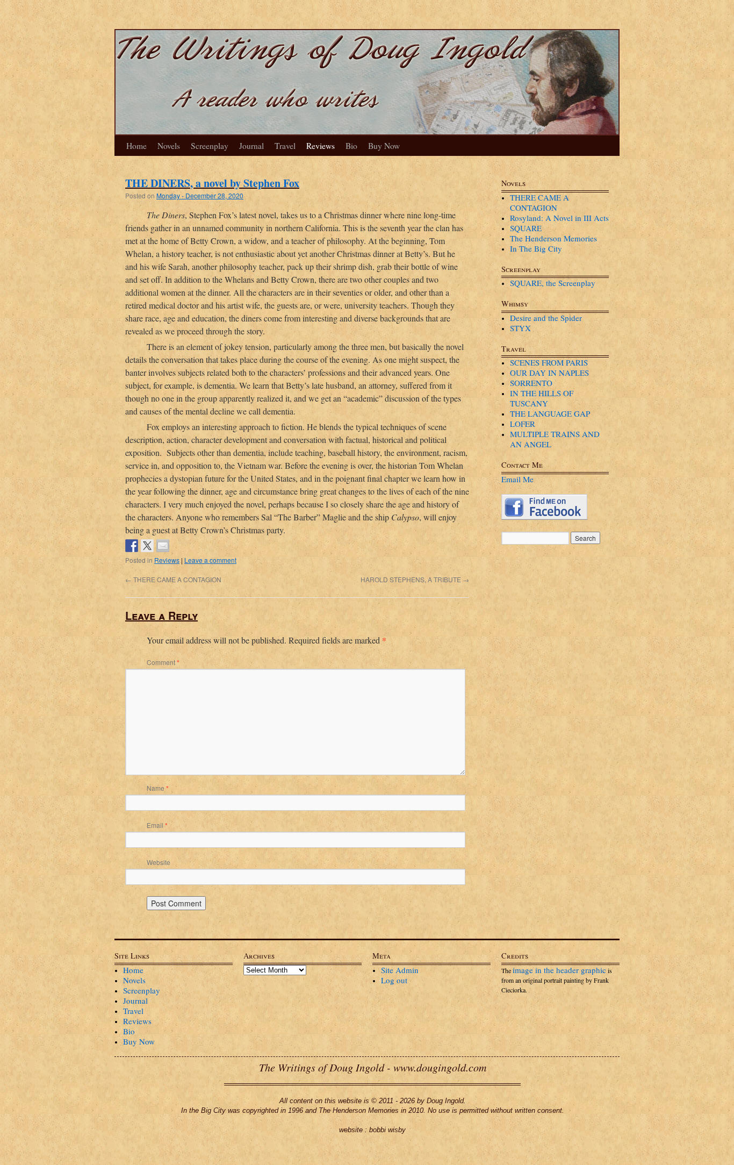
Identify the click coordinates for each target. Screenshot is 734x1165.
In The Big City (536, 248)
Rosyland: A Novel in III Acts (559, 217)
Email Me (517, 479)
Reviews (320, 145)
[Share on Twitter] (147, 545)
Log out (394, 980)
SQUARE (526, 228)
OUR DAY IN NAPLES (549, 372)
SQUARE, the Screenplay (552, 282)
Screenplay (209, 145)
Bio (351, 145)
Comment (163, 662)
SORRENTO (531, 382)
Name (158, 787)
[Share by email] (162, 545)
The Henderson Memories (553, 238)
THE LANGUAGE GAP (550, 413)
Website (158, 862)
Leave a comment (210, 559)
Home (136, 145)
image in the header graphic (559, 969)
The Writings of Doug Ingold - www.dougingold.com (372, 1067)
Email (157, 825)
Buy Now (384, 145)
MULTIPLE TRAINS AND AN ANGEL (555, 438)
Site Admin (400, 969)
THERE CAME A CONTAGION (173, 579)
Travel (285, 145)
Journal (251, 145)
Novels (168, 145)
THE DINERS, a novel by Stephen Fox (212, 183)
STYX (520, 328)
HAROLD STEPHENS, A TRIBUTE (415, 579)
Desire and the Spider (546, 317)
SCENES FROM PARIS (549, 362)
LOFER (522, 423)
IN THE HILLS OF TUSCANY (541, 398)
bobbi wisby (387, 1130)
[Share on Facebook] (131, 545)
